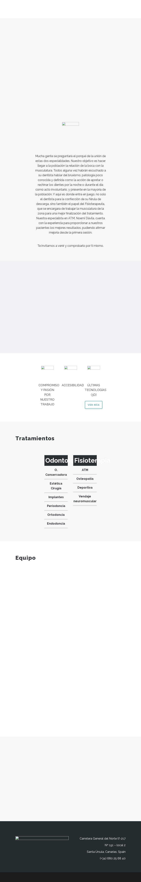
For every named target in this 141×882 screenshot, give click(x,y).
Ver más (94, 405)
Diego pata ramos (52, 665)
